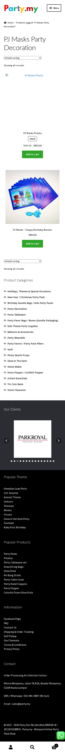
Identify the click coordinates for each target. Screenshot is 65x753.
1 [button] (11, 461)
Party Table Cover (14, 579)
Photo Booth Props (19, 355)
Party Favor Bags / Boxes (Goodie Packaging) (33, 320)
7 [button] (29, 461)
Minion (8, 510)
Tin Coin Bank (15, 384)
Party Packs (10, 553)
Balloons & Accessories (21, 332)
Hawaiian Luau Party (15, 488)
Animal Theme (12, 497)
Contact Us (10, 627)
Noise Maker (15, 366)
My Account (11, 747)
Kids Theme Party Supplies (23, 326)
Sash (10, 349)
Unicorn (8, 501)
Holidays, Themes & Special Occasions (29, 291)
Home (11, 22)
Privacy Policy (12, 649)
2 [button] (15, 461)
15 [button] (53, 461)
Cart (50, 744)
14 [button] (51, 461)
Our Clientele (11, 640)
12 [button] (45, 461)
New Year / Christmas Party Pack (26, 297)
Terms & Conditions (15, 644)
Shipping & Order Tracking (19, 631)
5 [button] (23, 461)
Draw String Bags (14, 566)
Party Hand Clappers (15, 584)
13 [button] (47, 461)
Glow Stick (10, 571)
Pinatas (8, 558)
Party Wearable (16, 337)
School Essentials (17, 378)
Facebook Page (12, 618)
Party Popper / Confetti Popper (25, 372)
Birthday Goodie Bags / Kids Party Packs (30, 303)
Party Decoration (17, 308)
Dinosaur (9, 505)
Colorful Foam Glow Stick (18, 592)
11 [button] (41, 461)
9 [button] (35, 461)
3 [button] (17, 461)
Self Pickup (10, 636)
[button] (6, 440)
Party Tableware (17, 314)
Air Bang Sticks (12, 575)
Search (32, 747)
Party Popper (11, 588)
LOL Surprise (11, 493)
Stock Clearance (17, 390)
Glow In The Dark (17, 360)
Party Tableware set (15, 562)
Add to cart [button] (32, 154)
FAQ (6, 623)
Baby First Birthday (15, 527)
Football (9, 523)
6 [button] (27, 461)
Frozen (8, 514)
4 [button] (21, 461)
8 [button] (33, 461)
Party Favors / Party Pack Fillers (26, 343)
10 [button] (39, 461)
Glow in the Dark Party (16, 518)
